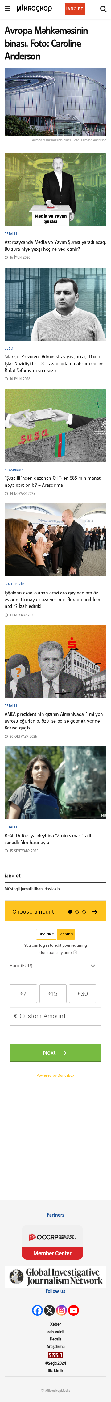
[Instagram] (61, 1310)
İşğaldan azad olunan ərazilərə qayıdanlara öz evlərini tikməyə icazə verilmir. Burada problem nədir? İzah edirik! (52, 600)
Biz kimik (56, 1371)
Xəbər (55, 1325)
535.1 (9, 348)
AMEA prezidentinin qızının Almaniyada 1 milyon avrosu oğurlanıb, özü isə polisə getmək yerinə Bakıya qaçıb (54, 721)
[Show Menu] (7, 9)
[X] (49, 1310)
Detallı (11, 234)
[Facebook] (37, 1310)
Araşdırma (14, 470)
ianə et (74, 9)
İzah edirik (14, 584)
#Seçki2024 (55, 1364)
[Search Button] (103, 9)
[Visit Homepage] (34, 7)
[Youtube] (73, 1310)
